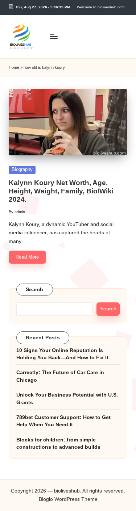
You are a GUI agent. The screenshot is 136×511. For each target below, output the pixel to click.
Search (35, 289)
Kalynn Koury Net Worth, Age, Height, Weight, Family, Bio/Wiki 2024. (61, 191)
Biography (22, 169)
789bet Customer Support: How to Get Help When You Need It (63, 421)
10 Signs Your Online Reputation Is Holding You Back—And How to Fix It (62, 354)
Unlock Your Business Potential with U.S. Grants (67, 398)
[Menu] (53, 36)
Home (14, 67)
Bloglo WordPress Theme (68, 499)
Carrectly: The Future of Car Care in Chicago (60, 376)
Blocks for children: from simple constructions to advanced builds (58, 443)
